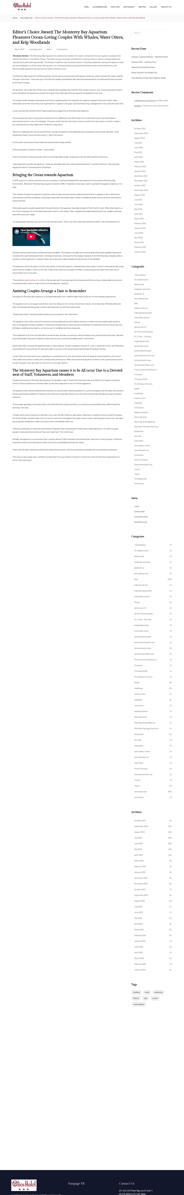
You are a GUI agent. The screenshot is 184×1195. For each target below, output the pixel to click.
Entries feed (139, 511)
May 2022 (138, 209)
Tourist (137, 469)
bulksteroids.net (141, 308)
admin (49, 49)
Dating (137, 322)
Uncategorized (26, 17)
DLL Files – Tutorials (142, 336)
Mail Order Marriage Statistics (146, 426)
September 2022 (141, 190)
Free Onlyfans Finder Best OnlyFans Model (148, 78)
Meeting (142, 7)
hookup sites (139, 398)
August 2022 (139, 195)
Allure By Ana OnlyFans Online (143, 67)
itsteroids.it (139, 407)
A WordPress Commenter (144, 100)
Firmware (138, 374)
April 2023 (138, 157)
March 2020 (139, 242)
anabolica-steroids (142, 289)
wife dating (139, 483)
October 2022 (139, 185)
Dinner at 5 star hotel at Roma (155, 105)
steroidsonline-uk (141, 450)
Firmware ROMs (140, 379)
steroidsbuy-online (142, 445)
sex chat (137, 436)
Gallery (153, 7)
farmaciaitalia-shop (142, 360)
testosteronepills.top (143, 464)
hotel (147, 992)
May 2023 (138, 152)
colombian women (142, 317)
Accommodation (100, 7)
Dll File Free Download (143, 331)
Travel (136, 474)
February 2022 (140, 223)
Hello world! (163, 100)
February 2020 (140, 247)
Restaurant (129, 7)
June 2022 (138, 204)
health (136, 388)
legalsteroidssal (140, 412)
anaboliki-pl (139, 294)
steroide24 (138, 441)
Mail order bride (140, 417)
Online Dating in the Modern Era (144, 72)
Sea (145, 998)
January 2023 (139, 171)
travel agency (138, 1004)
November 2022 (141, 180)
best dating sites (141, 298)
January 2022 (139, 228)
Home (86, 7)
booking (136, 992)
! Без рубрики (140, 275)
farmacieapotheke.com (144, 365)
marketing (158, 992)
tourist (155, 998)
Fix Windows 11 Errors (143, 384)
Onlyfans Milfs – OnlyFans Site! (143, 62)
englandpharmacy (141, 341)
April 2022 (138, 214)
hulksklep (138, 403)
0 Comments (62, 49)
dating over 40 (140, 327)
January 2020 (140, 252)
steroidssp (138, 455)
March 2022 (139, 218)
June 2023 (138, 147)
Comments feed (141, 516)
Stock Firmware (141, 459)
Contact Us (166, 7)
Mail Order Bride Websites (144, 422)
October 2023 (139, 128)
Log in (136, 506)
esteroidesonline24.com (144, 355)
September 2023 (141, 133)
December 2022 (140, 176)
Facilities (115, 7)
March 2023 (139, 161)
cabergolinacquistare (143, 313)
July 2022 (138, 199)
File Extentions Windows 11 (145, 369)
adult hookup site (32, 280)
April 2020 (138, 237)
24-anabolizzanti (141, 279)
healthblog (138, 393)
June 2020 (138, 233)
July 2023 (138, 142)
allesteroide (139, 284)
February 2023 (140, 166)
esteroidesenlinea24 (142, 350)
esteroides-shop (141, 346)
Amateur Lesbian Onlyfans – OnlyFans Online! (149, 57)
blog (136, 303)
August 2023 (139, 138)
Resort (136, 998)
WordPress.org (140, 522)
